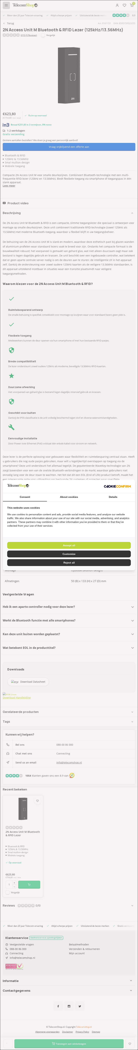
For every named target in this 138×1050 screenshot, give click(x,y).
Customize (69, 554)
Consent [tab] (25, 496)
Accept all (69, 545)
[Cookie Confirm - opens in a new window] (117, 486)
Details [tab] (113, 496)
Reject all (69, 562)
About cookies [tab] (69, 496)
